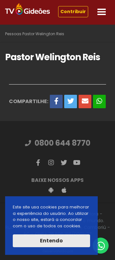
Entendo (51, 240)
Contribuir (73, 11)
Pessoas (13, 34)
